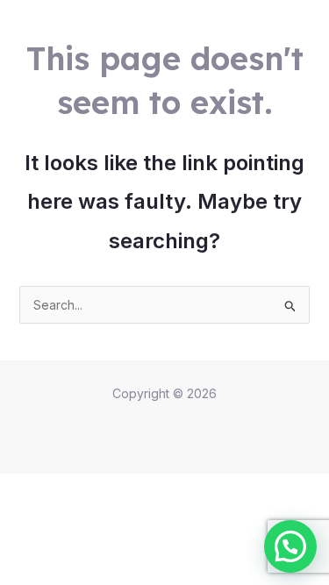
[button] (290, 546)
